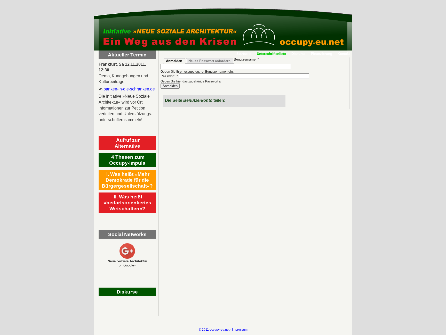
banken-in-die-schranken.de (129, 89)
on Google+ (127, 265)
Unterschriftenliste (271, 54)
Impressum (240, 329)
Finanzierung (321, 54)
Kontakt (344, 54)
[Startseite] (223, 27)
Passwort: (169, 76)
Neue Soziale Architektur (127, 261)
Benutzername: (246, 59)
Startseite (243, 54)
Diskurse (298, 54)
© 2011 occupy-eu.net (214, 329)
